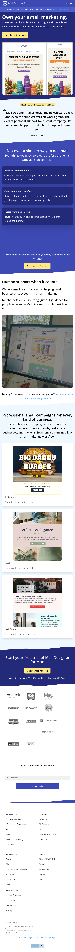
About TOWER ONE (47, 859)
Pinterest (10, 844)
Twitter (9, 829)
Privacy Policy (44, 869)
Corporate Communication (17, 869)
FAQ (40, 829)
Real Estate (10, 900)
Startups (9, 910)
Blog (8, 834)
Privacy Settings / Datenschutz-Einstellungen (37, 937)
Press (41, 864)
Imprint (42, 874)
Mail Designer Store (14, 819)
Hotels (8, 885)
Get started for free (15, 34)
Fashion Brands (12, 879)
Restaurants (11, 905)
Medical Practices (13, 895)
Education (10, 874)
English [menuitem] (35, 946)
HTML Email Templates (16, 824)
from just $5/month (59, 9)
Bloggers (9, 864)
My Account (44, 824)
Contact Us (43, 839)
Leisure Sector (12, 890)
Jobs (41, 879)
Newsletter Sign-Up (47, 834)
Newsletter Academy (14, 839)
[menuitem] (35, 946)
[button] (71, 3)
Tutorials (43, 819)
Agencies (9, 859)
